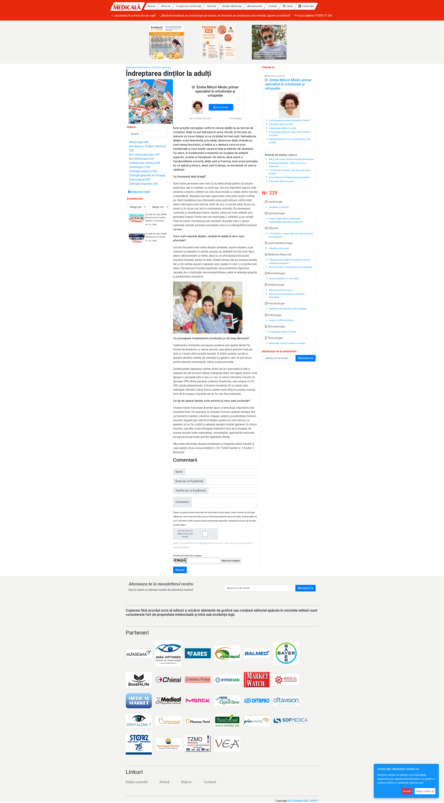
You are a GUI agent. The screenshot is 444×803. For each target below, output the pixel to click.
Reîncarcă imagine (230, 560)
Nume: (179, 471)
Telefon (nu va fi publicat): (190, 490)
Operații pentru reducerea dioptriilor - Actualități (287, 296)
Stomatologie (164, 67)
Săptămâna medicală (136, 67)
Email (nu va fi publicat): (189, 481)
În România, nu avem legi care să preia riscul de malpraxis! (291, 235)
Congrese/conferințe (188, 6)
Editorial (272, 228)
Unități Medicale (232, 6)
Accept (407, 791)
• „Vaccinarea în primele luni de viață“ (134, 15)
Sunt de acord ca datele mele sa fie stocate (185, 534)
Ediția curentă (136, 782)
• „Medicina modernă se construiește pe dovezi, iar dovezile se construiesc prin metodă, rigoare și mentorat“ (225, 15)
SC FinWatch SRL (298, 800)
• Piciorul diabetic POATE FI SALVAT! (315, 15)
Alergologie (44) (139, 142)
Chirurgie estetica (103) (143, 171)
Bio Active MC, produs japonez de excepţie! (291, 267)
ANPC (314, 800)
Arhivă (164, 782)
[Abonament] (151, 101)
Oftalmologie (275, 284)
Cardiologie (275, 201)
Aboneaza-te (305, 358)
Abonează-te (305, 588)
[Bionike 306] (222, 42)
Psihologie (274, 315)
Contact (272, 6)
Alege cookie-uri (425, 791)
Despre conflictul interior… (282, 320)
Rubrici (186, 782)
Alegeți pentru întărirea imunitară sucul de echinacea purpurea (289, 261)
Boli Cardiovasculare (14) (144, 154)
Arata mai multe (140, 192)
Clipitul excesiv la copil (280, 290)
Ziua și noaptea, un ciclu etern (284, 278)
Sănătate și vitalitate (279, 207)
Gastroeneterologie (280, 243)
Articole (165, 6)
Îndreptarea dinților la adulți (282, 331)
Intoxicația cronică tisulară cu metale (287, 343)
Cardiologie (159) (139, 167)
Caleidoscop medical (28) (144, 163)
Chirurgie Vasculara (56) (143, 183)
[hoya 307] (273, 42)
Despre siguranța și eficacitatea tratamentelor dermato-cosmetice (286, 220)
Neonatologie (276, 273)
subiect (292, 155)
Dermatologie (276, 213)
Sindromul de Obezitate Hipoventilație (288, 308)
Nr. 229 (152, 67)
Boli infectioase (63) (141, 158)
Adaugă (180, 569)
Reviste (211, 6)
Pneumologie (276, 303)
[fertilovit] (170, 42)
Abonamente (254, 6)
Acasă (152, 6)
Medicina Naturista (279, 254)
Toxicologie (275, 338)
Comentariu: (182, 502)
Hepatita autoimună (279, 248)
